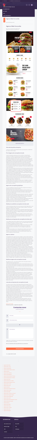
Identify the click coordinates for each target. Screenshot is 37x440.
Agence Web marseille (7, 15)
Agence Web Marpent (7, 410)
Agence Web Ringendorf (8, 374)
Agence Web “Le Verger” (8, 407)
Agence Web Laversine (7, 390)
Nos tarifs (5, 11)
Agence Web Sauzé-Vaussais (8, 401)
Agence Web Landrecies (8, 372)
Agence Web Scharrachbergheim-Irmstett (10, 399)
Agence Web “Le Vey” (7, 366)
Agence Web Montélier (7, 368)
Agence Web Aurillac (7, 391)
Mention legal (6, 426)
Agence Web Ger (6, 371)
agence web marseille (9, 303)
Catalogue (17, 429)
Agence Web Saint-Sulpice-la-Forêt (9, 382)
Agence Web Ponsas (7, 405)
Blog (4, 13)
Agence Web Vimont (7, 379)
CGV (4, 429)
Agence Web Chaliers (7, 404)
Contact (5, 431)
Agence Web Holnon (7, 365)
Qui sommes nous (7, 423)
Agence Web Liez (6, 402)
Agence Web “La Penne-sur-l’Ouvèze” (10, 393)
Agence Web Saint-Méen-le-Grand (9, 369)
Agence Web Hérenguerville (8, 396)
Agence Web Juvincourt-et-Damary (9, 377)
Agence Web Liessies (7, 385)
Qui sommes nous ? (6, 9)
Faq (16, 426)
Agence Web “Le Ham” (7, 383)
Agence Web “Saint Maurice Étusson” (9, 388)
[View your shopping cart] (32, 5)
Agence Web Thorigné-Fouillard (9, 394)
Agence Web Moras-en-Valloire (9, 380)
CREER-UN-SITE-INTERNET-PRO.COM (9, 6)
